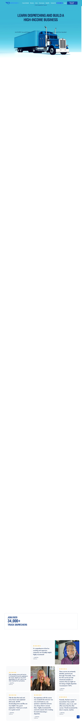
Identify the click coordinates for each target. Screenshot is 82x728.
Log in (65, 3)
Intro (36, 3)
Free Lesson (41, 3)
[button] (67, 652)
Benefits (47, 3)
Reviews (32, 3)
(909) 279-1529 (59, 3)
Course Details (25, 3)
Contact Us (53, 3)
